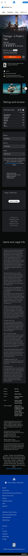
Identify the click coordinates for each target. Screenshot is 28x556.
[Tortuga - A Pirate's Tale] (12, 88)
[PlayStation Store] (7, 7)
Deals (16, 12)
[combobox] (14, 138)
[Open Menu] (2, 2)
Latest (3, 12)
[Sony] (24, 555)
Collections (10, 12)
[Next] (25, 88)
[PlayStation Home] (14, 2)
